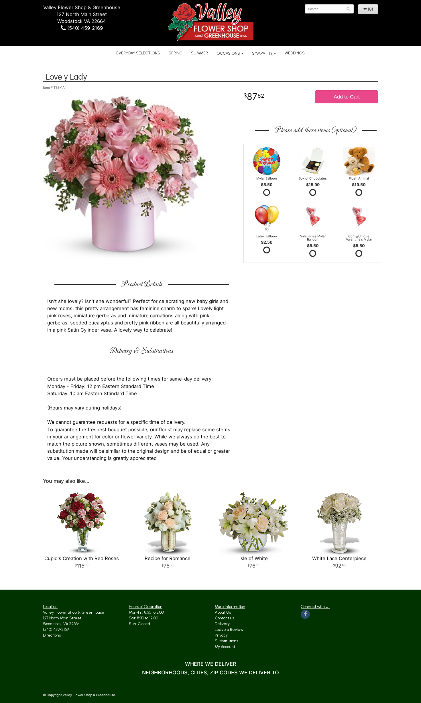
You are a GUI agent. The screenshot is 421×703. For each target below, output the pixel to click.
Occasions (228, 53)
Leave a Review (229, 629)
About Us (223, 612)
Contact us (224, 618)
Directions (52, 635)
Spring (175, 53)
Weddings (295, 53)
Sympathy (262, 53)
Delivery (222, 623)
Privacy (221, 635)
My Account (225, 646)
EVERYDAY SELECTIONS (138, 53)
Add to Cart (347, 97)
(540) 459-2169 (84, 28)
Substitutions (226, 641)
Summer (199, 53)
